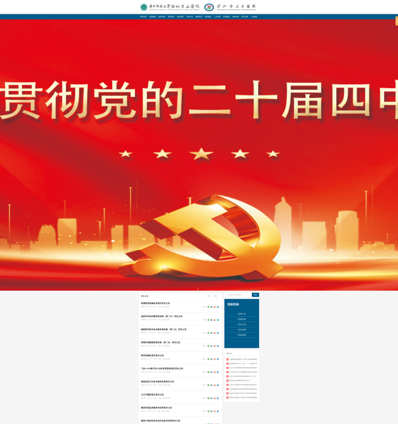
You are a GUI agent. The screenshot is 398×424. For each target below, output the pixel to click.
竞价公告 (242, 324)
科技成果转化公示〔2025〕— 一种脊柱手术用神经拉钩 (242, 363)
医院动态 (171, 17)
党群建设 (208, 17)
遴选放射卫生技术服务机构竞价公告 (157, 381)
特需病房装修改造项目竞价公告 (155, 303)
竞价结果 (242, 330)
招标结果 (242, 319)
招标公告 (242, 314)
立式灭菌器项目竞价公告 (152, 394)
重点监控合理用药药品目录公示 (238, 380)
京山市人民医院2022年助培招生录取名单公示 (242, 385)
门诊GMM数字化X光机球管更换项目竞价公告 (162, 368)
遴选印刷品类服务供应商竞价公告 (156, 407)
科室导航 (180, 17)
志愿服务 (226, 17)
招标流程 (242, 335)
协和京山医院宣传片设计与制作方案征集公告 (242, 393)
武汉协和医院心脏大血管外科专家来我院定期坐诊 (242, 389)
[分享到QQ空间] (212, 307)
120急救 (254, 17)
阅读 (215, 296)
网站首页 (143, 17)
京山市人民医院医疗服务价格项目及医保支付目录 (242, 368)
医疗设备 (245, 17)
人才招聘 (217, 17)
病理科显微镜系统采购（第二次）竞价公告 (160, 342)
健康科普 (198, 17)
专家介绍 (189, 17)
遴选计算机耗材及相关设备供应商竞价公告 (160, 421)
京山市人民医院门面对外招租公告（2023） (242, 376)
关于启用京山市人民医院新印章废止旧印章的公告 (242, 372)
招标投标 (235, 17)
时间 (209, 296)
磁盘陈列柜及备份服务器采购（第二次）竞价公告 (164, 329)
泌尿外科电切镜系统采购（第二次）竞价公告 (161, 316)
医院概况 (152, 17)
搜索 (255, 295)
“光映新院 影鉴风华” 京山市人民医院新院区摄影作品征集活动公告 (242, 359)
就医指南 (162, 17)
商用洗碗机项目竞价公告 (152, 355)
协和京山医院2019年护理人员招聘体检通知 (242, 397)
